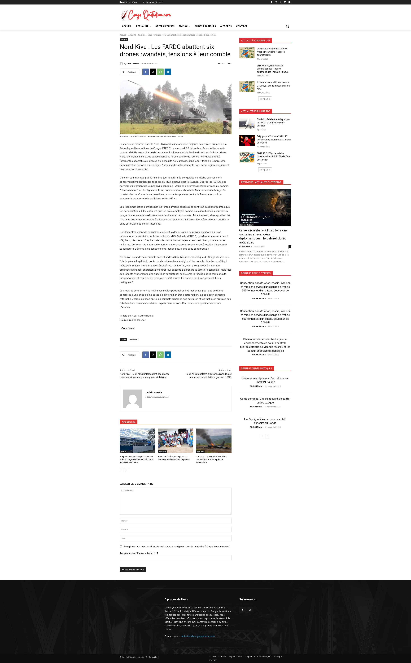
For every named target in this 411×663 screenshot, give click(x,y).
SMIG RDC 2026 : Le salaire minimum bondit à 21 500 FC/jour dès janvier (274, 156)
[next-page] (127, 470)
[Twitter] (250, 610)
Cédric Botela (133, 63)
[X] (280, 2)
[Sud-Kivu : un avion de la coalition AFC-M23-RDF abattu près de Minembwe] (214, 441)
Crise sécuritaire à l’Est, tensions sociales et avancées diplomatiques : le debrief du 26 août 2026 (263, 236)
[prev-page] (122, 470)
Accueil (123, 35)
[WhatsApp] (160, 72)
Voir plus (264, 98)
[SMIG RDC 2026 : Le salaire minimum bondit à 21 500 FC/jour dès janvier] (247, 157)
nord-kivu (133, 339)
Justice (123, 452)
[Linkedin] (168, 72)
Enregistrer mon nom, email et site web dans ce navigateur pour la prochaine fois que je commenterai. (177, 546)
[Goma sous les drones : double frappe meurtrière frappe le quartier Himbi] (247, 52)
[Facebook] (271, 2)
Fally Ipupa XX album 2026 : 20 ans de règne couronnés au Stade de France (274, 139)
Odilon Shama (259, 298)
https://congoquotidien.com (157, 397)
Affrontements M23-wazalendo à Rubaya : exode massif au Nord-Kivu (274, 85)
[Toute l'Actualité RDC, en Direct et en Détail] (145, 15)
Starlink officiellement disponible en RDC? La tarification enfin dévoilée (273, 122)
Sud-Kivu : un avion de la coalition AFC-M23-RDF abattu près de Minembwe (211, 459)
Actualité (132, 35)
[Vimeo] (285, 2)
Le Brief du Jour (246, 225)
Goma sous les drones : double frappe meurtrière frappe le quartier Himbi (272, 51)
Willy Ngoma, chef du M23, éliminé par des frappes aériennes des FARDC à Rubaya (273, 68)
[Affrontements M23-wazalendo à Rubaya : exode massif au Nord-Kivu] (247, 86)
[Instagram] (276, 2)
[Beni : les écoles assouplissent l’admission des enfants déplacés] (175, 441)
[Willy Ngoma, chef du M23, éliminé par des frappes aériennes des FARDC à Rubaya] (247, 69)
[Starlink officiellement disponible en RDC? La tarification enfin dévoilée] (247, 123)
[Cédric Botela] (122, 63)
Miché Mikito (256, 386)
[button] (287, 26)
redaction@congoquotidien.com (198, 636)
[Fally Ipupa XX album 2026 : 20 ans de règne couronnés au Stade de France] (247, 140)
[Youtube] (289, 2)
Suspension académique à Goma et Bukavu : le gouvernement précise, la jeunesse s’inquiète (136, 459)
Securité (141, 35)
